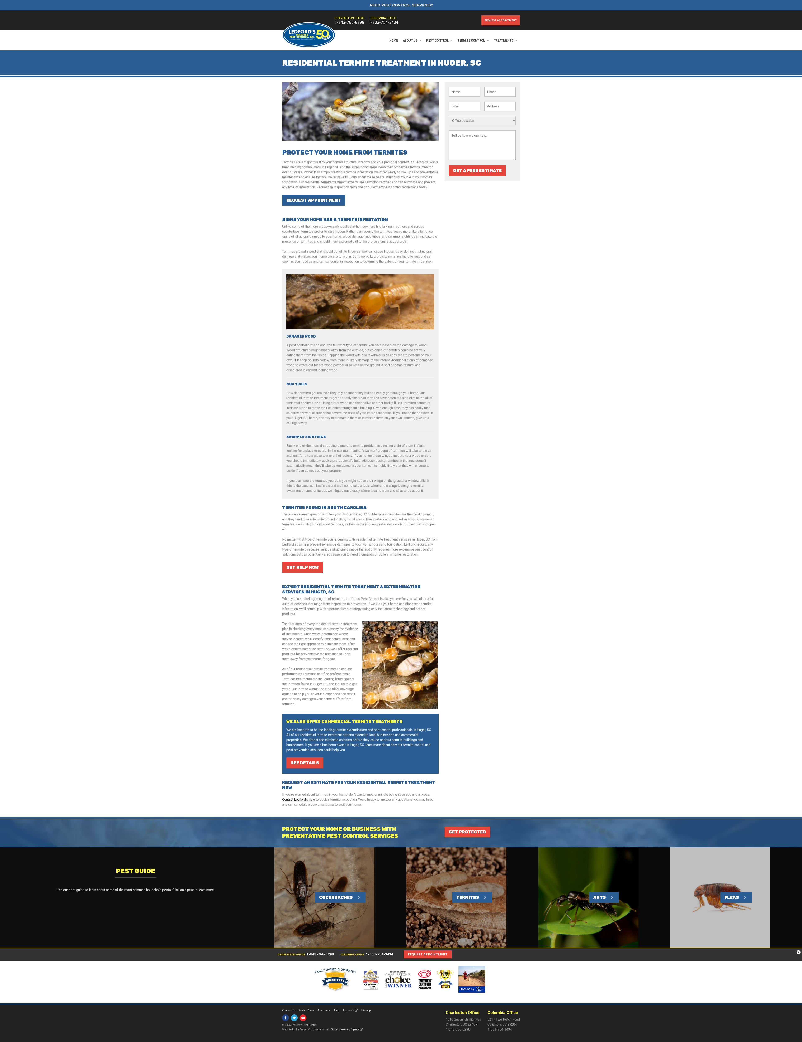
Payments (348, 1010)
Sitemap (366, 1010)
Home (393, 40)
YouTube (303, 1017)
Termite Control (471, 40)
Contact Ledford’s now (298, 799)
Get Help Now (302, 567)
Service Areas (306, 1010)
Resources (324, 1010)
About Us (410, 40)
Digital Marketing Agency (345, 1029)
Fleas (732, 897)
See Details (305, 762)
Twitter (294, 1017)
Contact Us (288, 1010)
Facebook (285, 1017)
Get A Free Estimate (477, 170)
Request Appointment (501, 20)
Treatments (504, 40)
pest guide (76, 890)
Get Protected (467, 831)
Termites (467, 897)
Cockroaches (336, 897)
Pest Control (437, 40)
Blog (336, 1010)
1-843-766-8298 (349, 22)
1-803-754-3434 (383, 22)
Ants (599, 897)
